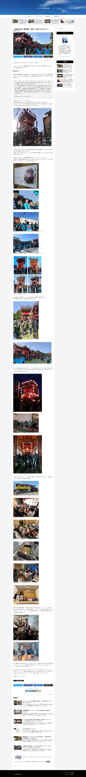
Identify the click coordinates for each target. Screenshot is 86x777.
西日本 (23, 680)
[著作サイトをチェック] (26, 691)
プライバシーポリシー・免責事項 (68, 772)
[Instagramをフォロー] (33, 691)
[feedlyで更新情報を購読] (38, 691)
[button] (72, 21)
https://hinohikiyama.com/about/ (26, 96)
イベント (15, 680)
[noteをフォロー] (35, 691)
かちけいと (64, 44)
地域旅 (19, 680)
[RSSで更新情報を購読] (40, 691)
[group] (20, 21)
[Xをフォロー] (29, 691)
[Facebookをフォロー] (31, 691)
